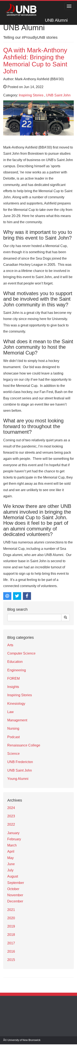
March (12, 845)
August (12, 876)
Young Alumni (17, 779)
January (13, 833)
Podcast (13, 737)
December (15, 901)
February (14, 839)
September (15, 883)
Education (15, 661)
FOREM (13, 678)
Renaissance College (23, 745)
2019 (11, 926)
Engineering (16, 670)
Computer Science (21, 653)
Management (17, 720)
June (11, 864)
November (15, 895)
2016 (11, 951)
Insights (13, 687)
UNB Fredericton (20, 762)
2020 (11, 918)
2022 (11, 824)
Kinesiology (16, 703)
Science (13, 753)
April (10, 851)
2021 (11, 910)
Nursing (13, 728)
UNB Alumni (56, 20)
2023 (11, 816)
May (10, 858)
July (10, 870)
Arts (10, 645)
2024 (11, 808)
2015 (11, 960)
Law (10, 712)
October (13, 889)
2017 (11, 943)
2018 (11, 934)
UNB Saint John (58, 95)
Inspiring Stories (31, 95)
